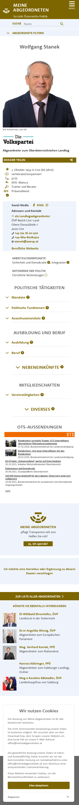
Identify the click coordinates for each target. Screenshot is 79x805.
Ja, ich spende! (38, 544)
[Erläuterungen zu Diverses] (53, 409)
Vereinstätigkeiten (26, 395)
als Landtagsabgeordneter (32, 216)
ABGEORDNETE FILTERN (28, 33)
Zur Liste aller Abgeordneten (38, 596)
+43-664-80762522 (27, 237)
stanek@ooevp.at (26, 241)
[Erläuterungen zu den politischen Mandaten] (7, 297)
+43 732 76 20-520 (26, 233)
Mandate (18, 297)
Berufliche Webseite (25, 248)
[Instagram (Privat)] (47, 205)
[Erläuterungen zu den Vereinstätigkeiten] (7, 394)
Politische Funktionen (28, 308)
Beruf (16, 353)
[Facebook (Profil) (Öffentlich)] (34, 205)
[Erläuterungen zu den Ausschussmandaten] (7, 318)
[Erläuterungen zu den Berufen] (7, 353)
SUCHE (16, 23)
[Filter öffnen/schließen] (8, 33)
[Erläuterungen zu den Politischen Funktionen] (7, 307)
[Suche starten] (61, 24)
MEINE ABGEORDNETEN (29, 7)
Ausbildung (20, 342)
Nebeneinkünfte (40, 367)
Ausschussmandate (26, 318)
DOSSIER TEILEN (14, 160)
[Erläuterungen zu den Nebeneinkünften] (62, 367)
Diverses (40, 409)
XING (40, 205)
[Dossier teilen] (72, 160)
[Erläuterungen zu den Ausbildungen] (7, 342)
